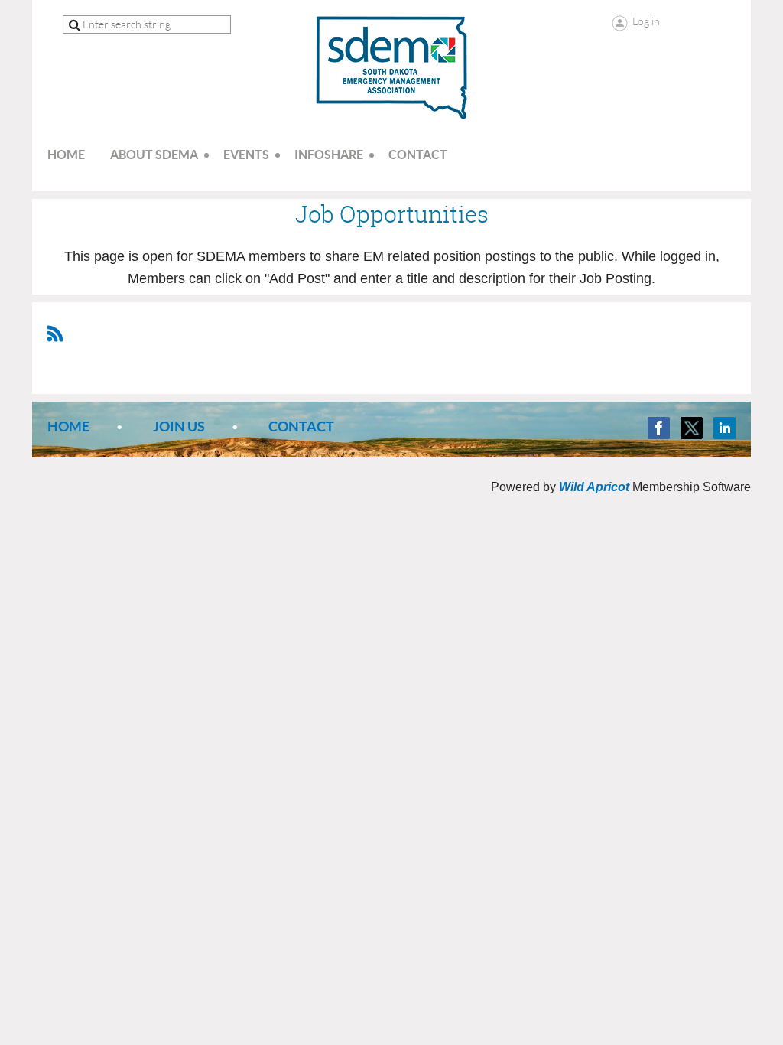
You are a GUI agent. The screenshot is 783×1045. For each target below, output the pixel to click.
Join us (179, 426)
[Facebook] (659, 428)
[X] (692, 428)
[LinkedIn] (724, 428)
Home (68, 426)
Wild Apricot (594, 486)
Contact (301, 426)
